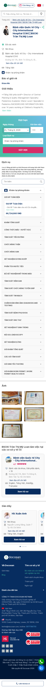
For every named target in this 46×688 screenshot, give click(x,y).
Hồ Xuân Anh (19, 513)
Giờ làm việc (36, 124)
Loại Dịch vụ (8, 136)
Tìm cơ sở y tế (32, 565)
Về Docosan (8, 565)
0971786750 (31, 627)
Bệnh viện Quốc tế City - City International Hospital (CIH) (26, 459)
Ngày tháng (8, 124)
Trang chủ (6, 20)
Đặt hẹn (23, 150)
